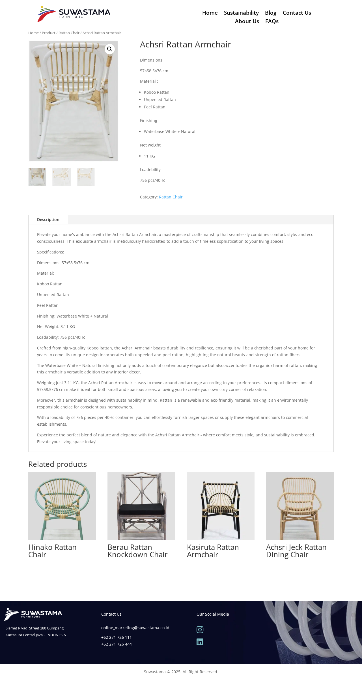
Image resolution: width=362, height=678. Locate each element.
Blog (271, 13)
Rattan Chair (69, 32)
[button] (110, 49)
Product (48, 32)
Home (210, 13)
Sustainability (241, 13)
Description (48, 219)
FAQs (272, 22)
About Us (247, 22)
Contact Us (297, 13)
